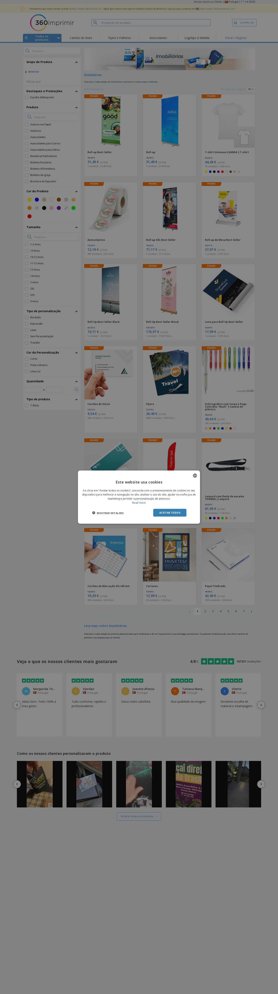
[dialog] (139, 497)
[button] (108, 513)
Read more (139, 502)
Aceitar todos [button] (169, 512)
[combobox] (195, 475)
